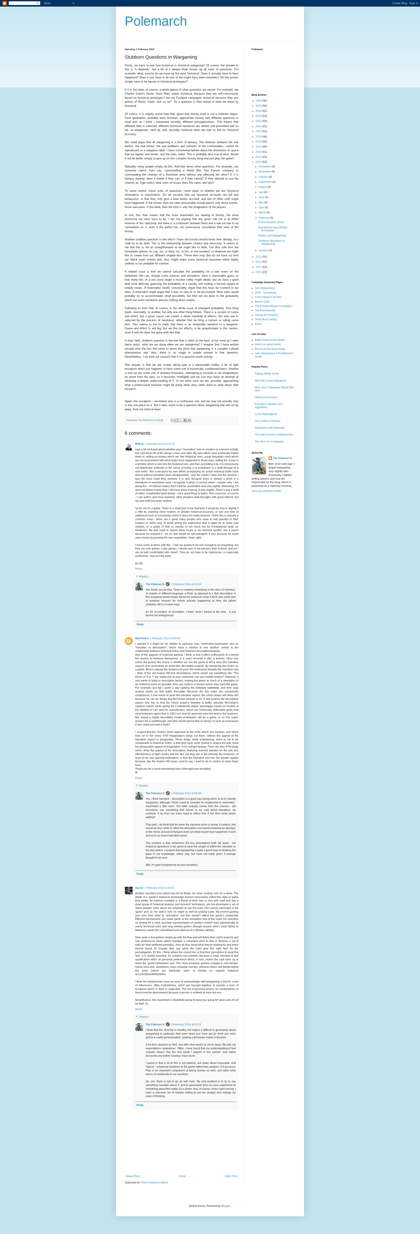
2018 (259, 141)
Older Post (231, 1176)
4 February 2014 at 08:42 (160, 887)
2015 (259, 156)
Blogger (226, 1206)
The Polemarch (155, 584)
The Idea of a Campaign (269, 441)
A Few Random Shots (271, 222)
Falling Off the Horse (267, 373)
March (263, 212)
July (261, 192)
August (263, 186)
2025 (259, 105)
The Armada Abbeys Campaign (273, 306)
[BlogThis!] (177, 420)
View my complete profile (266, 491)
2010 (259, 272)
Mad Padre (142, 638)
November (265, 171)
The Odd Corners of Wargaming (274, 434)
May (261, 202)
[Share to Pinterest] (189, 420)
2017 (259, 146)
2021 (259, 126)
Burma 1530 (262, 301)
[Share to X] (181, 420)
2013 (259, 256)
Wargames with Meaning (269, 427)
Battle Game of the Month (270, 340)
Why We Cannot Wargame (270, 380)
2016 (259, 151)
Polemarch (156, 21)
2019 (259, 136)
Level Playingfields (266, 414)
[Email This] (173, 420)
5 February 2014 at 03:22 (186, 1024)
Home (182, 1176)
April (262, 207)
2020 (259, 131)
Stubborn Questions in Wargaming (271, 242)
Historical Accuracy (266, 397)
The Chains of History (267, 420)
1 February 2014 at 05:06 (165, 638)
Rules (258, 324)
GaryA (139, 887)
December (265, 166)
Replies (143, 576)
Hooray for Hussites (266, 315)
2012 (259, 261)
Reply (138, 568)
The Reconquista (265, 310)
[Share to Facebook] (185, 420)
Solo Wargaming (265, 288)
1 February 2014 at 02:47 (160, 443)
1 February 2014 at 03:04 (186, 584)
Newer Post (133, 1176)
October (264, 176)
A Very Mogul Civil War (268, 297)
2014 (259, 162)
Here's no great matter (268, 344)
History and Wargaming (272, 235)
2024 (259, 111)
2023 (259, 116)
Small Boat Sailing (266, 319)
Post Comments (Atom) (154, 1182)
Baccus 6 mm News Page (270, 348)
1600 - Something (265, 292)
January (264, 250)
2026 (259, 100)
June (262, 197)
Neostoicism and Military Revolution (272, 229)
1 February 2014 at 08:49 (186, 793)
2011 (259, 267)
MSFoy (139, 443)
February (264, 217)
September (265, 181)
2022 (259, 121)
